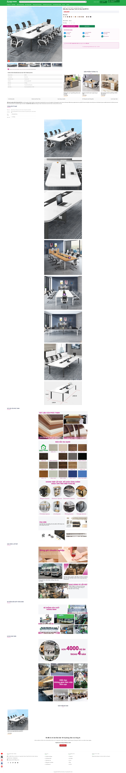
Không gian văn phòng (49, 762)
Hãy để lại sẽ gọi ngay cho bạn (77, 43)
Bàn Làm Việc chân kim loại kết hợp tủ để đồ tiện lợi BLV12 (109, 93)
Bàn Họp (81, 7)
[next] (60, 34)
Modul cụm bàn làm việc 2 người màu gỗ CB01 (89, 93)
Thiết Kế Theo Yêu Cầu (47, 4)
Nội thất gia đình (28, 4)
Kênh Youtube (2, 754)
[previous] (9, 34)
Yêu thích (2, 761)
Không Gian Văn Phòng (37, 4)
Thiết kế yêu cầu (48, 760)
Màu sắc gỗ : (65, 14)
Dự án (70, 760)
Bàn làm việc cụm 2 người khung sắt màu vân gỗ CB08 (72, 93)
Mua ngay (87, 26)
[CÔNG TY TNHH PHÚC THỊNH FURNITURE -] (11, 1)
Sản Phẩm (13, 4)
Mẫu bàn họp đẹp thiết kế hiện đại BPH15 (15, 731)
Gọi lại (2, 767)
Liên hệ (67, 4)
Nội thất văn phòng (20, 4)
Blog (70, 762)
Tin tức (63, 4)
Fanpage (2, 764)
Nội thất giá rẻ (48, 764)
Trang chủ (9, 4)
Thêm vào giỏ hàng (70, 26)
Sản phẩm (71, 758)
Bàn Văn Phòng (76, 7)
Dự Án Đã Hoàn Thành (57, 4)
